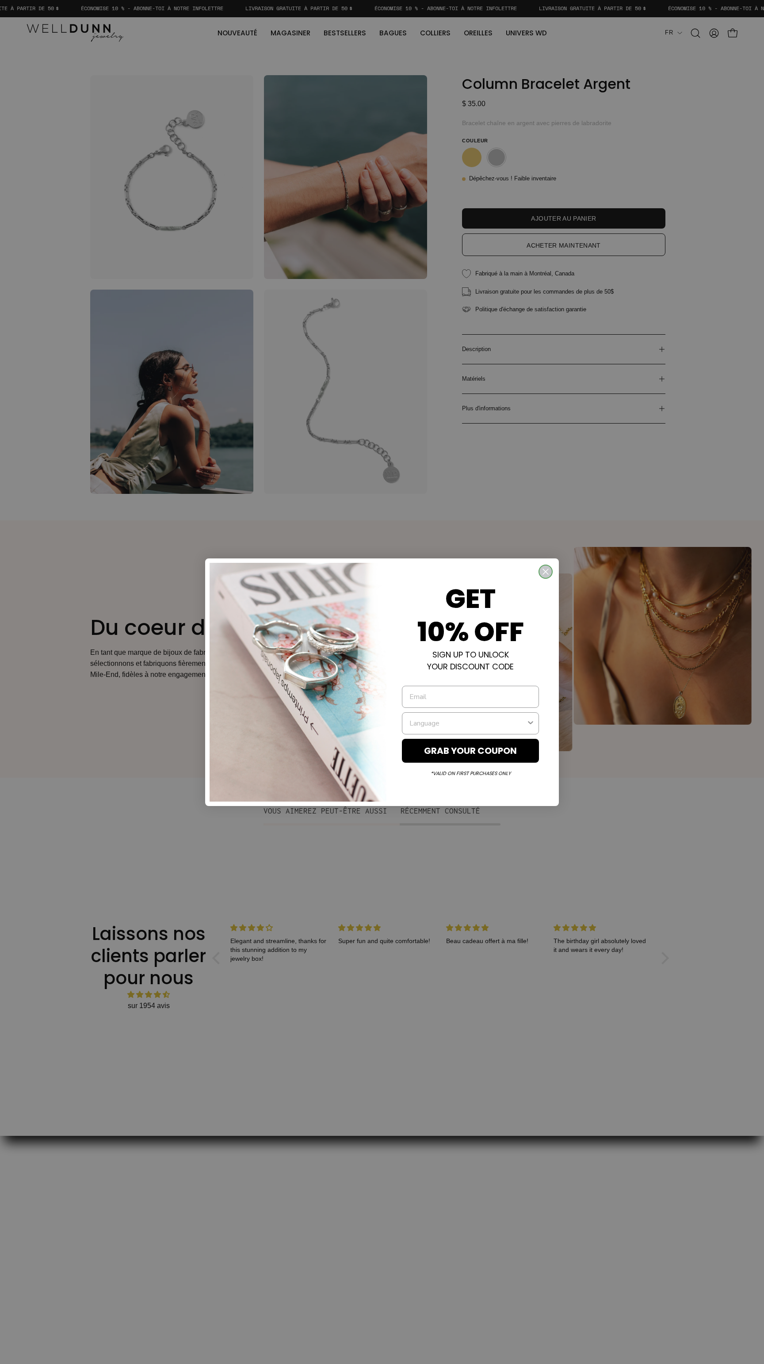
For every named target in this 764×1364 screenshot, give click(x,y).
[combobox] (467, 723)
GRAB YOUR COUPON (470, 751)
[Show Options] (530, 723)
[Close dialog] (545, 571)
